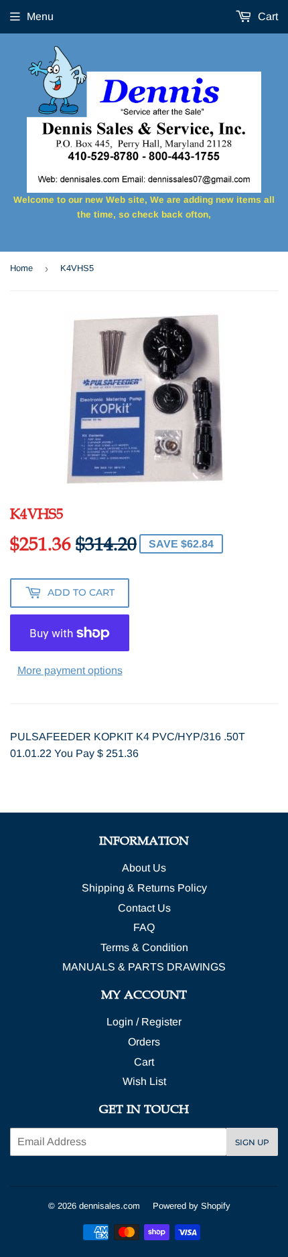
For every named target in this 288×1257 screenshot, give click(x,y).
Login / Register (144, 1021)
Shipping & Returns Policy (144, 888)
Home (21, 268)
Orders (144, 1042)
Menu (40, 16)
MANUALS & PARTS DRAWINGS (144, 967)
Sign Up (252, 1142)
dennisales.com (109, 1206)
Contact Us (144, 908)
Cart (266, 16)
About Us (144, 867)
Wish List (144, 1081)
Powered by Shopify (191, 1206)
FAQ (144, 927)
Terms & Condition (144, 947)
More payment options (70, 670)
